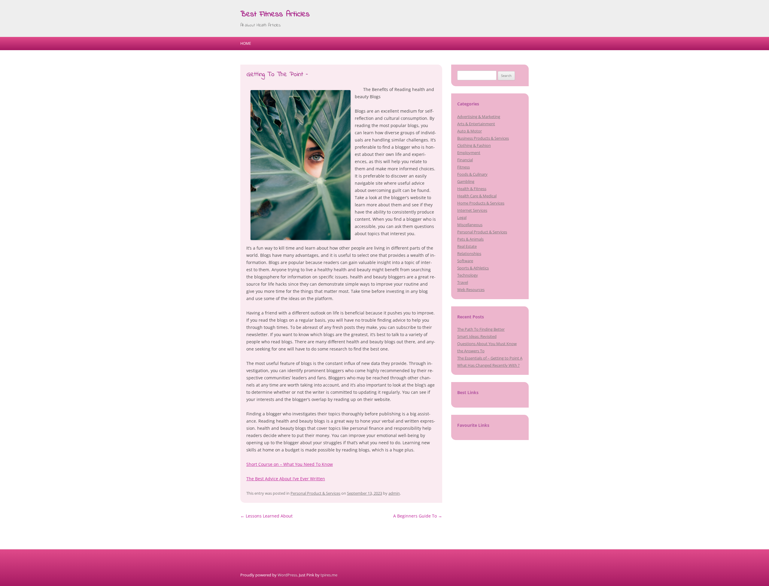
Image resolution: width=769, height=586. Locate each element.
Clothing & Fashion (474, 145)
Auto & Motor (469, 131)
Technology (467, 275)
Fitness (463, 167)
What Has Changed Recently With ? (488, 365)
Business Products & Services (483, 138)
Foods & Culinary (472, 174)
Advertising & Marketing (478, 116)
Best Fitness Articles (275, 14)
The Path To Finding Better (481, 329)
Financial (465, 159)
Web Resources (471, 289)
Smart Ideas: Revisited (477, 336)
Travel (462, 282)
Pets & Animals (470, 239)
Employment (468, 152)
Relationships (469, 253)
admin (394, 493)
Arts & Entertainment (476, 123)
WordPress (287, 575)
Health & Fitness (471, 188)
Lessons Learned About (266, 516)
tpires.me (329, 575)
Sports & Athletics (473, 268)
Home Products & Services (480, 203)
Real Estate (467, 246)
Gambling (465, 181)
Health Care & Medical (477, 196)
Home (245, 43)
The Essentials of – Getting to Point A (489, 358)
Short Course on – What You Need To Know (289, 464)
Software (465, 260)
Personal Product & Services (315, 493)
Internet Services (472, 210)
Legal (462, 217)
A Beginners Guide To (417, 516)
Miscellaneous (469, 224)
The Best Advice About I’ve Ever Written (285, 478)
